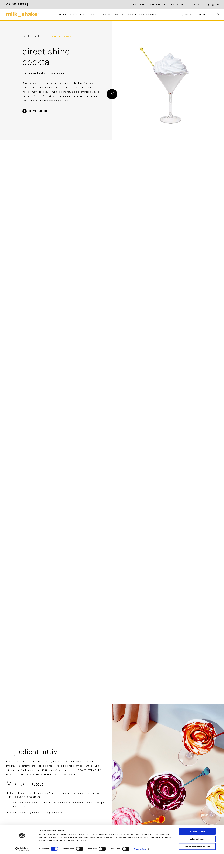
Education (177, 5)
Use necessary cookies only (197, 846)
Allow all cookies (197, 831)
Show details (140, 849)
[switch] (79, 849)
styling (119, 15)
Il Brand (61, 15)
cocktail (47, 36)
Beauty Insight (158, 5)
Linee (92, 15)
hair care (105, 15)
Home (25, 36)
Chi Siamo (139, 5)
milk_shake (35, 36)
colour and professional (143, 15)
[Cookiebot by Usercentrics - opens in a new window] (22, 849)
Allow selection (197, 839)
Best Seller (77, 15)
